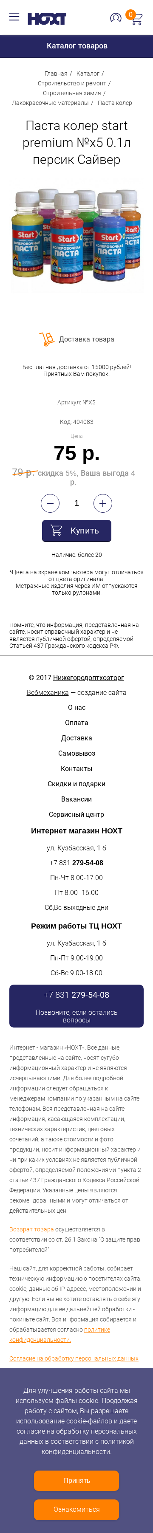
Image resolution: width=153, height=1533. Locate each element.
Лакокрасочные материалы (50, 102)
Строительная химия (72, 93)
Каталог (87, 73)
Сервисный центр (76, 814)
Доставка (76, 738)
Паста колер (115, 102)
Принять (76, 1480)
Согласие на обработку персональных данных (74, 1358)
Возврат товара (31, 1229)
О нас (76, 707)
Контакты (76, 769)
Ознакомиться (77, 1509)
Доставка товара (86, 339)
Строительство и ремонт (72, 83)
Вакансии (76, 799)
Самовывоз (76, 753)
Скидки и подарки (76, 784)
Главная (56, 73)
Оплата (76, 723)
